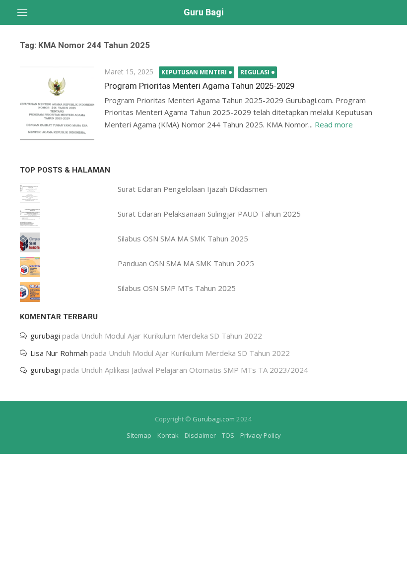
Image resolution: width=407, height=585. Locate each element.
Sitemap (139, 435)
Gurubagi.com (214, 418)
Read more (334, 124)
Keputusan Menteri (194, 72)
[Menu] (22, 12)
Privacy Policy (260, 435)
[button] (57, 103)
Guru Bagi (204, 12)
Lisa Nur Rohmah (59, 353)
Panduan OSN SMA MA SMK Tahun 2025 (186, 263)
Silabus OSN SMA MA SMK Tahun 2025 (183, 238)
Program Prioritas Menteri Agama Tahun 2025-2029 (199, 86)
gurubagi (45, 336)
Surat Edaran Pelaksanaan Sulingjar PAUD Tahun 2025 (209, 214)
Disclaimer (200, 435)
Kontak (168, 435)
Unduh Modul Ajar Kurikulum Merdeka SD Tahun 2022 (171, 336)
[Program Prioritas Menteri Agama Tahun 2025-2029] (57, 103)
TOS (228, 435)
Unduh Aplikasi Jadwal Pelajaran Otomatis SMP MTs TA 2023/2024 (194, 370)
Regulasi (255, 72)
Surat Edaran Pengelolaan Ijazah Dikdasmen (192, 189)
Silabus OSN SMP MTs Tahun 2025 (177, 288)
